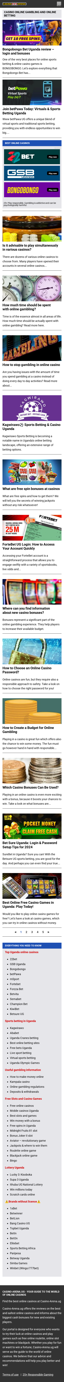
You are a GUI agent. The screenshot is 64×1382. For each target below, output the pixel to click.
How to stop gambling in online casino (31, 365)
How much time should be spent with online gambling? (26, 307)
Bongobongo (18, 969)
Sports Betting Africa (22, 1248)
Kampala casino (20, 1081)
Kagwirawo (17, 1028)
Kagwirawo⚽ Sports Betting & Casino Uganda (31, 427)
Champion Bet (18, 1004)
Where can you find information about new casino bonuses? (26, 610)
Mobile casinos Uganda (24, 1110)
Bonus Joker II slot (21, 1135)
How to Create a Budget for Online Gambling (28, 730)
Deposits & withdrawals (24, 1091)
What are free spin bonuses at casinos (31, 489)
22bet (13, 959)
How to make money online (27, 1076)
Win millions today (21, 1189)
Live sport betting (20, 1053)
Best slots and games (23, 1115)
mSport (14, 979)
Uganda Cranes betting (24, 1038)
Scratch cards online (22, 1194)
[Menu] (59, 3)
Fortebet (15, 984)
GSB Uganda (17, 964)
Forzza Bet (16, 989)
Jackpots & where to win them (28, 1145)
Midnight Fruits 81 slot (23, 1130)
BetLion (14, 1218)
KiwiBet (14, 1009)
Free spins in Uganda (23, 1125)
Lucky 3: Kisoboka (21, 1174)
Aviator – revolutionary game (28, 1140)
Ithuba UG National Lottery (26, 1184)
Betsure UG (17, 1014)
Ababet (14, 1033)
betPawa (15, 974)
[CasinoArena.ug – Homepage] (14, 3)
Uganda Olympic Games (25, 1063)
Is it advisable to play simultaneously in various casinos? (30, 247)
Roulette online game (23, 1150)
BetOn (14, 1238)
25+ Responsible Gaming (38, 1374)
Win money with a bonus (25, 1120)
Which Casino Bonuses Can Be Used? (30, 787)
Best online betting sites (24, 1043)
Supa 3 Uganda (19, 1179)
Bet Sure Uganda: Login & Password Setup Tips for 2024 (29, 845)
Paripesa (15, 1253)
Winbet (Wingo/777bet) (24, 1268)
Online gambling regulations (27, 1086)
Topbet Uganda (19, 1228)
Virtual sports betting (23, 1058)
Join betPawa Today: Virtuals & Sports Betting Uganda (31, 111)
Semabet (15, 999)
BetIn (13, 1233)
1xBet (13, 1208)
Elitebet (14, 1243)
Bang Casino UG (20, 1223)
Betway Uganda (20, 1258)
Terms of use (10, 1374)
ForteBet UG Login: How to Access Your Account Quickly (28, 546)
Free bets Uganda (21, 1048)
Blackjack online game (23, 1155)
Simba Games (18, 1263)
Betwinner (16, 1213)
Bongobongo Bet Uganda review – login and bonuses (28, 51)
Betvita (14, 994)
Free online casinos (22, 1105)
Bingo (13, 1160)
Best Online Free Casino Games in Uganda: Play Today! (28, 905)
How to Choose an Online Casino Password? (26, 670)
